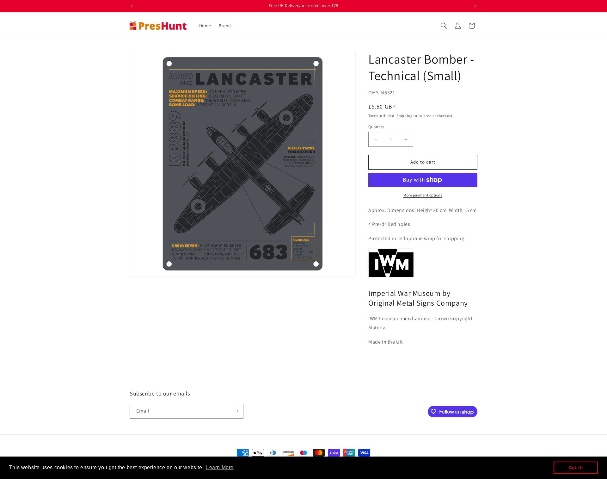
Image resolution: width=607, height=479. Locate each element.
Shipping (404, 115)
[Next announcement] (475, 6)
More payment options (422, 195)
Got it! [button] (575, 467)
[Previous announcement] (132, 6)
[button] (444, 26)
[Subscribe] (236, 411)
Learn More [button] (220, 467)
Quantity (376, 126)
